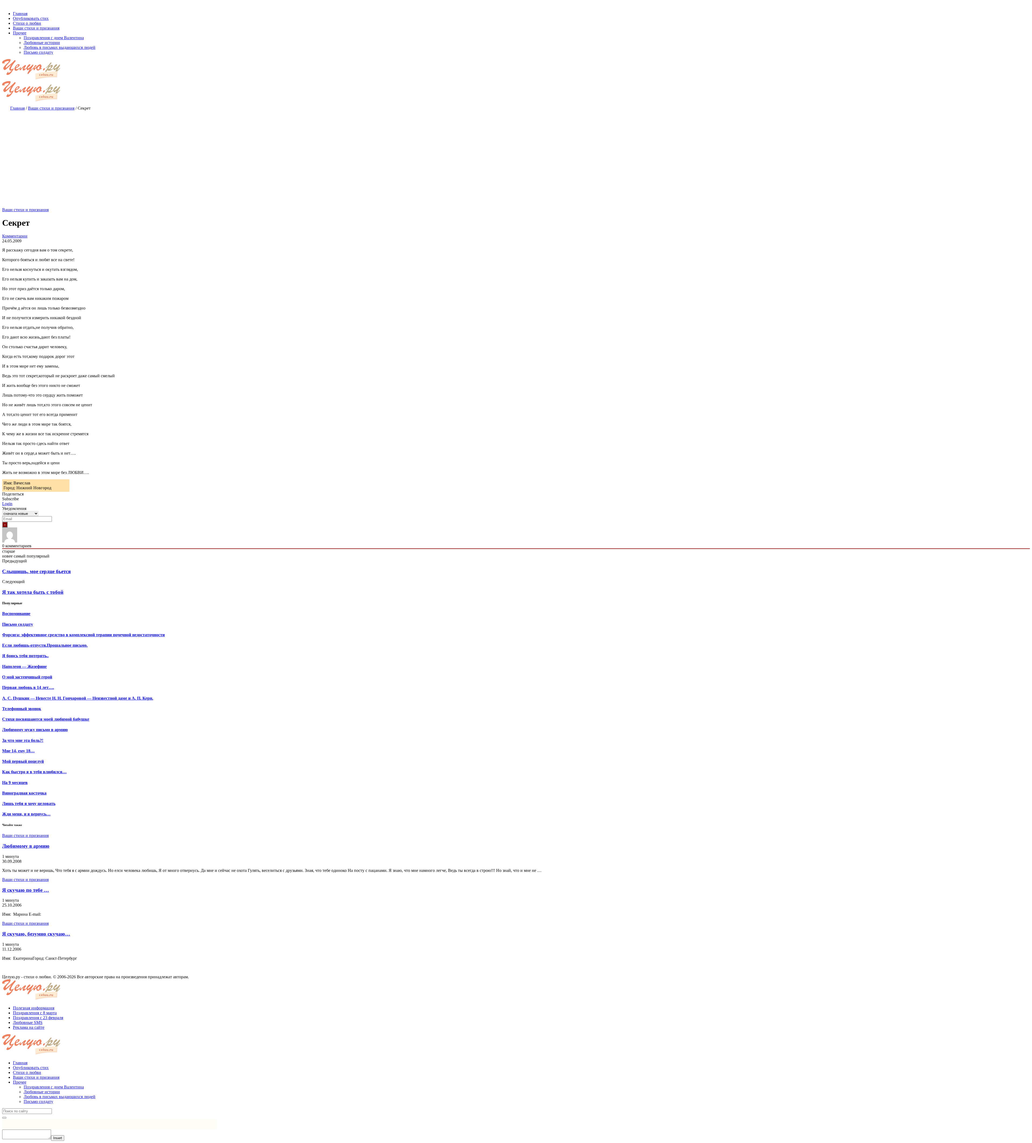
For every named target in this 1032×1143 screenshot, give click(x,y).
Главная (20, 1063)
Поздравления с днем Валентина (54, 1087)
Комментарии (14, 236)
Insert (57, 1138)
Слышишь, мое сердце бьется (36, 571)
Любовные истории (42, 1092)
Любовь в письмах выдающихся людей (59, 1096)
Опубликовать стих (31, 1067)
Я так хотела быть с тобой (32, 592)
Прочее (19, 1082)
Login (7, 503)
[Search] (4, 1118)
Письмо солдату (38, 1101)
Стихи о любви (27, 1072)
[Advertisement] (516, 153)
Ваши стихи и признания (25, 209)
